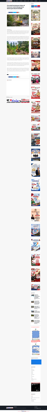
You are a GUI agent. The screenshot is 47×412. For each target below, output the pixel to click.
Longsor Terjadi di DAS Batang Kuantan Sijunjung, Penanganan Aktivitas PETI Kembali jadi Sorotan (37, 307)
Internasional (32, 369)
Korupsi (32, 371)
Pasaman (13, 74)
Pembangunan (32, 374)
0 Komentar (16, 10)
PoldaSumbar (32, 376)
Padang (32, 373)
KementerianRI (32, 370)
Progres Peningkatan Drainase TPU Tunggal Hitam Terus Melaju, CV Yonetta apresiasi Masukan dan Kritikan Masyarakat (37, 322)
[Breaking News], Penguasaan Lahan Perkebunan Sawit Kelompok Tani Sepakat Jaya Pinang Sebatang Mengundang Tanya (36, 316)
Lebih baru (8, 96)
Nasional (32, 372)
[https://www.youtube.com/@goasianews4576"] (18, 102)
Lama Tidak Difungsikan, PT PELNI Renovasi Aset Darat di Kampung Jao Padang (37, 311)
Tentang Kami (32, 401)
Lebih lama (28, 96)
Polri (15, 74)
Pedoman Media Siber (33, 399)
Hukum (11, 74)
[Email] (18, 12)
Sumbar (17, 74)
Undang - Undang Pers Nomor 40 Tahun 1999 (35, 398)
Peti (31, 375)
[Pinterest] (17, 12)
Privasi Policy (32, 400)
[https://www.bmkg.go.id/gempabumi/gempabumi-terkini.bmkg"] (35, 340)
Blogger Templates (8, 410)
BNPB (9, 74)
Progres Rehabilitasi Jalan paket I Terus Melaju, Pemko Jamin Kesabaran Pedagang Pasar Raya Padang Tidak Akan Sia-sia (37, 302)
